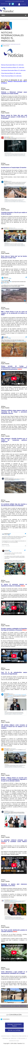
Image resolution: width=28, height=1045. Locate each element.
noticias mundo (5, 21)
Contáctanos (5, 1036)
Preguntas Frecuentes (19, 1036)
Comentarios (5, 45)
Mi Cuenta (23, 4)
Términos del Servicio (9, 1038)
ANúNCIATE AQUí (14, 1040)
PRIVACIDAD (22, 1038)
